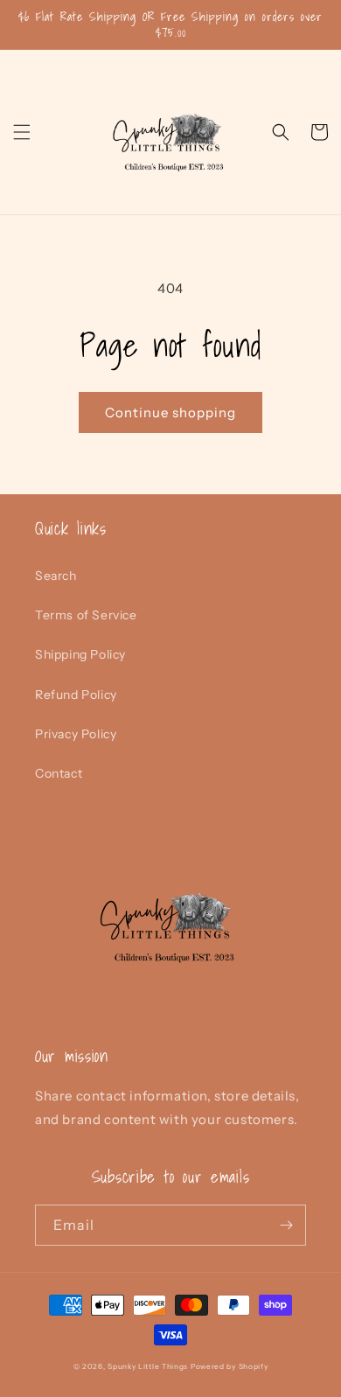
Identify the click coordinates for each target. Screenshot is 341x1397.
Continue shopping (170, 412)
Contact (58, 773)
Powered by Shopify (229, 1366)
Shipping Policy (80, 654)
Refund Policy (76, 694)
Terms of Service (86, 615)
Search (56, 575)
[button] (22, 132)
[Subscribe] (286, 1225)
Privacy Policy (75, 734)
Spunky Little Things (149, 1366)
